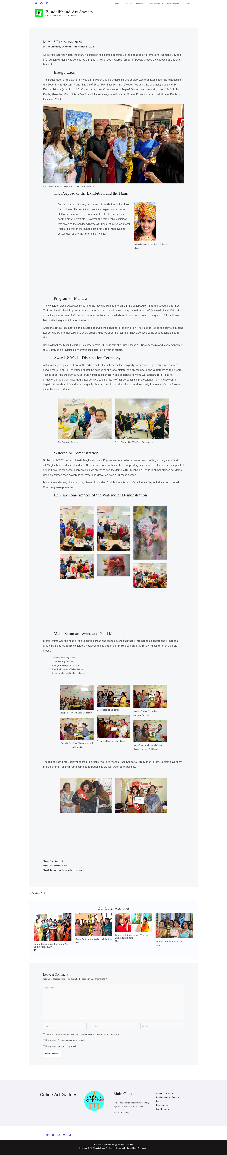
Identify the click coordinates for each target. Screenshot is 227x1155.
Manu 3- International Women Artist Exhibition (62, 870)
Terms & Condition (125, 1145)
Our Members (162, 1109)
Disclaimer (98, 1145)
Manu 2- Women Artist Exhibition (57, 866)
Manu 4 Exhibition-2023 (53, 861)
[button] (131, 3)
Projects (139, 3)
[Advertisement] (113, 277)
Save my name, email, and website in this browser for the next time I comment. (83, 1034)
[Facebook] (41, 3)
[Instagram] (47, 3)
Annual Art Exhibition (165, 1093)
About (127, 3)
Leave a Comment (51, 47)
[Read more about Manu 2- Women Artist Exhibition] (93, 924)
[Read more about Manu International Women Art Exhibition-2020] (52, 927)
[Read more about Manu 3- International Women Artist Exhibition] (133, 922)
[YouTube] (64, 1134)
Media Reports (173, 3)
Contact (187, 3)
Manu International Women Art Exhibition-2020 (51, 945)
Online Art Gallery (58, 1094)
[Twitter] (36, 3)
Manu (36, 950)
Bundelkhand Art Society (69, 12)
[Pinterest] (69, 1134)
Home (117, 3)
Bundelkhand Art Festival (167, 1097)
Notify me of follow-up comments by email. (65, 1040)
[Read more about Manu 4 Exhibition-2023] (174, 925)
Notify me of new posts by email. (60, 1046)
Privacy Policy (110, 1145)
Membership (155, 3)
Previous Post (37, 893)
